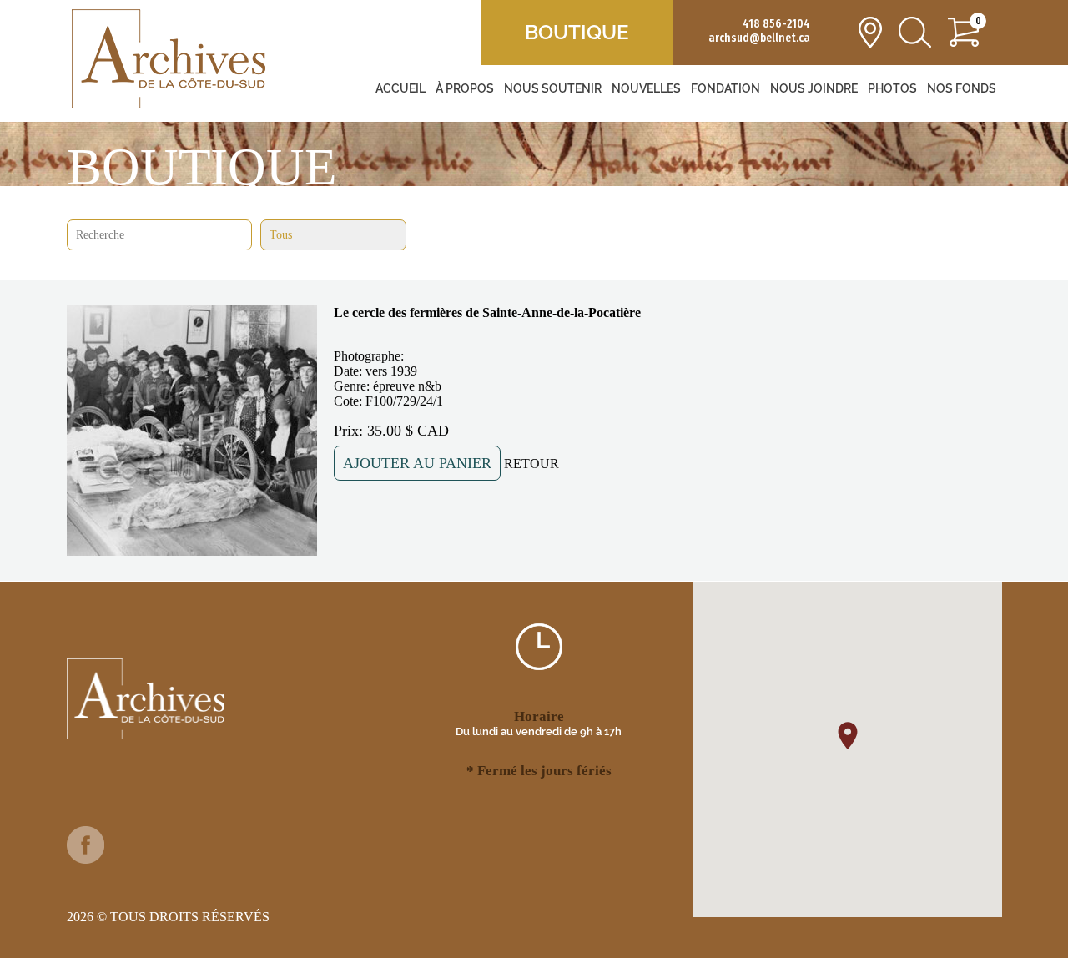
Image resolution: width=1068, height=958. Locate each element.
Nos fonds (961, 88)
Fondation (725, 88)
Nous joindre (814, 88)
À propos (465, 88)
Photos (892, 88)
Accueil (400, 88)
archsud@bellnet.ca (759, 38)
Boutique (576, 32)
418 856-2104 (776, 24)
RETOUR (531, 463)
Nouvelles (646, 88)
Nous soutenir (553, 88)
